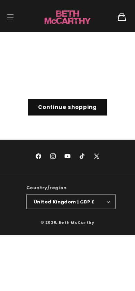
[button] (10, 17)
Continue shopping (67, 107)
